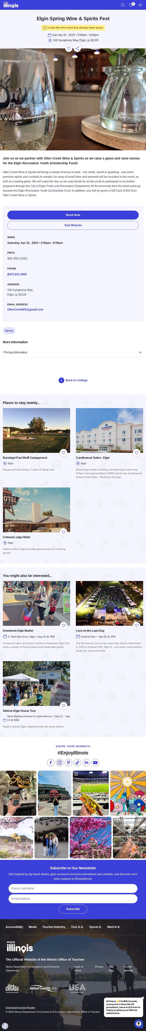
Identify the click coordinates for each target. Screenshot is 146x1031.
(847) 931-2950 (17, 274)
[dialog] (5, 1026)
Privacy (99, 966)
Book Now (73, 214)
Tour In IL (77, 926)
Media (33, 926)
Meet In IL (113, 926)
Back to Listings (77, 380)
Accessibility (14, 926)
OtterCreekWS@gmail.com (25, 309)
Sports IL (95, 926)
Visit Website (73, 225)
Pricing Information (15, 352)
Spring (9, 330)
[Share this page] (77, 48)
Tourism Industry (53, 926)
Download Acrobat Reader (20, 1007)
